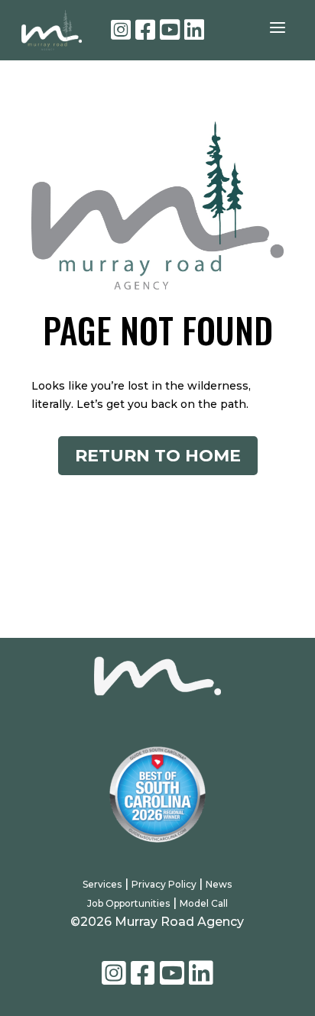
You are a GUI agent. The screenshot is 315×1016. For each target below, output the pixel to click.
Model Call (204, 903)
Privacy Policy (165, 884)
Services (102, 884)
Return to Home (158, 455)
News (219, 884)
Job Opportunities (128, 903)
